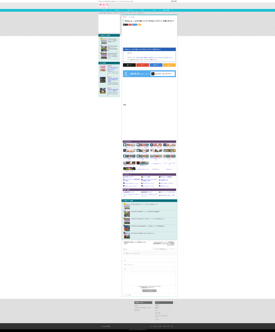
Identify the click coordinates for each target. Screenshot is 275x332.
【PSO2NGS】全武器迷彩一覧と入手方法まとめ (142, 233)
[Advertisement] (160, 6)
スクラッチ (130, 10)
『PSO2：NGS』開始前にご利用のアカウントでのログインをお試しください (154, 57)
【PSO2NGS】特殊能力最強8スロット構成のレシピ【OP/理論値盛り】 (148, 226)
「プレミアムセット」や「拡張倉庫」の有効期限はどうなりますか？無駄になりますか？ (164, 243)
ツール (154, 10)
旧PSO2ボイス (169, 169)
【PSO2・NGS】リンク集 (168, 326)
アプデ (142, 10)
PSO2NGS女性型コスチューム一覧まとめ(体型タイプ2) (144, 204)
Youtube (159, 326)
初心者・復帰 (166, 10)
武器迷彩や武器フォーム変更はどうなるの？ (135, 242)
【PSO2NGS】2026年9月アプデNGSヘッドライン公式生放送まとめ (147, 218)
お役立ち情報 (157, 312)
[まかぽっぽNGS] (103, 8)
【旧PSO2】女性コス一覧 (143, 169)
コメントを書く (132, 16)
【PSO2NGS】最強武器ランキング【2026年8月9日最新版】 (145, 211)
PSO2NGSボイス (156, 169)
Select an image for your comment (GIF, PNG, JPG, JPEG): (149, 286)
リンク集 (157, 319)
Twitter (155, 326)
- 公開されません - (129, 264)
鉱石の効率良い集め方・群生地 (167, 195)
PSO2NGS (157, 305)
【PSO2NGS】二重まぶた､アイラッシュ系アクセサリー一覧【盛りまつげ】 (113, 68)
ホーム (104, 10)
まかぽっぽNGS (106, 326)
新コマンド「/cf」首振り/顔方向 (167, 192)
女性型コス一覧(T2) (129, 147)
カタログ (117, 10)
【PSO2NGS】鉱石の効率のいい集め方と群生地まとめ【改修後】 (112, 80)
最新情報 (157, 307)
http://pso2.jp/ (137, 309)
